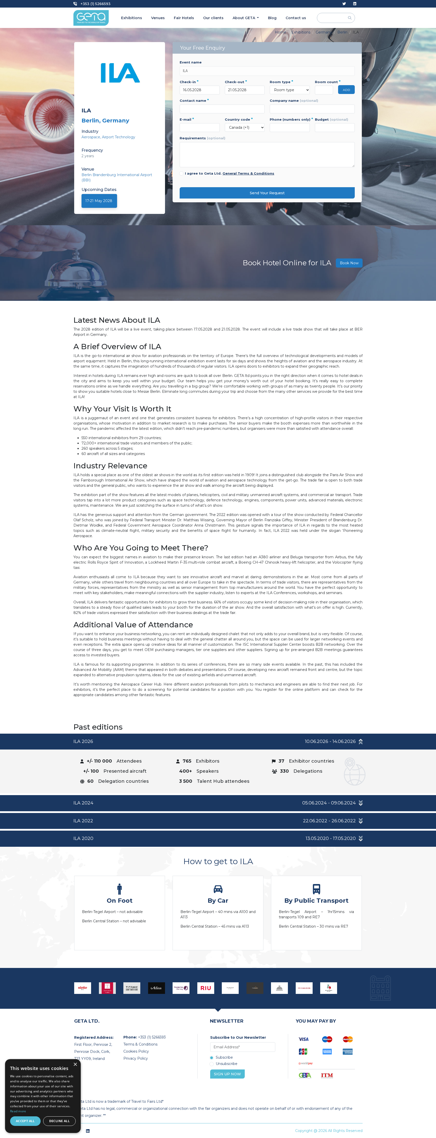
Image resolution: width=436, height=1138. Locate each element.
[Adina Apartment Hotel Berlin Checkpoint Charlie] (156, 988)
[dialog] (43, 1096)
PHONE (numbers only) (290, 119)
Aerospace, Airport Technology (108, 137)
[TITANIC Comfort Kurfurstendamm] (132, 988)
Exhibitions (131, 18)
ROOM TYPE (281, 82)
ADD (346, 90)
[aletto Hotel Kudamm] (82, 988)
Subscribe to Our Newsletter (238, 1037)
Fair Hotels (184, 18)
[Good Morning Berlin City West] (328, 988)
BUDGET (331, 119)
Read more (18, 1111)
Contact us (296, 18)
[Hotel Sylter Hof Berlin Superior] (230, 988)
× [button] (75, 1064)
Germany (324, 32)
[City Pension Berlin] (304, 988)
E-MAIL (187, 119)
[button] (218, 742)
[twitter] (344, 4)
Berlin (342, 32)
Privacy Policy (135, 1058)
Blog (272, 18)
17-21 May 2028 (98, 201)
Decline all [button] (59, 1121)
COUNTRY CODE (239, 119)
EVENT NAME (191, 62)
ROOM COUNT (324, 82)
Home (280, 32)
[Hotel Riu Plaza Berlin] (205, 988)
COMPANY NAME (294, 101)
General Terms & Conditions (248, 173)
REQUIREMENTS (202, 138)
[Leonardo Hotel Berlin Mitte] (107, 988)
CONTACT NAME (194, 100)
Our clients (213, 18)
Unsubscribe (226, 1064)
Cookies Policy (136, 1051)
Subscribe (224, 1058)
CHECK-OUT (236, 82)
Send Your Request (267, 193)
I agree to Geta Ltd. (229, 173)
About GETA (244, 18)
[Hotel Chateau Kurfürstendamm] (279, 988)
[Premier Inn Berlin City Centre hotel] (181, 988)
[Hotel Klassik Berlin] (255, 988)
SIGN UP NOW (227, 1074)
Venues (158, 18)
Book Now (349, 263)
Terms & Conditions (140, 1044)
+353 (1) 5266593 (95, 4)
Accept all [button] (25, 1121)
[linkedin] (354, 4)
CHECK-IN (189, 82)
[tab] (218, 763)
